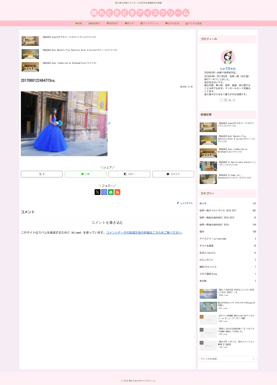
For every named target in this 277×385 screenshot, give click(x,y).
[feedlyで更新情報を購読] (111, 192)
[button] (129, 174)
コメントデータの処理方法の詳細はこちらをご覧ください (143, 232)
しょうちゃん (228, 68)
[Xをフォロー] (97, 192)
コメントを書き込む (107, 222)
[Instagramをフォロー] (104, 192)
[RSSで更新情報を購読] (117, 192)
